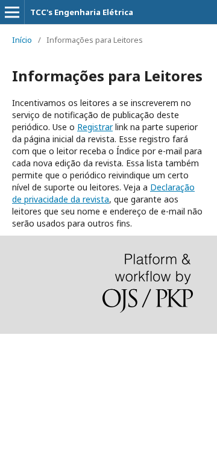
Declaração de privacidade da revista (103, 193)
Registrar (95, 127)
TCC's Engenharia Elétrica (81, 12)
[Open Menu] (12, 12)
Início (22, 39)
